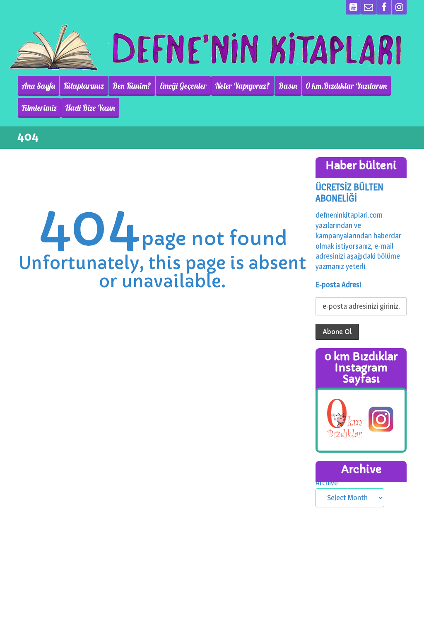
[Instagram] (399, 7)
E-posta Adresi (338, 284)
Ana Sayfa (38, 86)
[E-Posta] (368, 7)
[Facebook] (383, 7)
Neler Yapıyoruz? (242, 86)
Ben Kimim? (131, 86)
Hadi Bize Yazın (90, 108)
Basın (287, 86)
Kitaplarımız (83, 86)
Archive (327, 482)
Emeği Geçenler (183, 86)
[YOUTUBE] (353, 7)
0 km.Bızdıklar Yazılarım (346, 86)
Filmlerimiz (39, 108)
